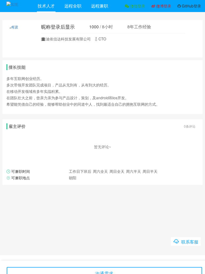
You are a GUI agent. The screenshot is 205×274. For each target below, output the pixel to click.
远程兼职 (99, 6)
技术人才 (46, 6)
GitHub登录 (191, 6)
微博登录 (163, 6)
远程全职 (72, 6)
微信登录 (137, 6)
